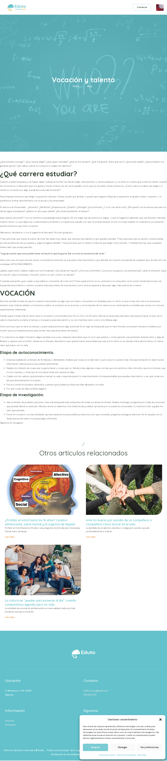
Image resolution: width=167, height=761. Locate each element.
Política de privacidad (126, 754)
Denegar (122, 747)
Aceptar (95, 747)
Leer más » (10, 537)
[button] (160, 719)
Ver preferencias (149, 747)
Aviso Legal (75, 750)
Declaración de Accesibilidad (65, 754)
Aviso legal (141, 754)
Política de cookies (107, 754)
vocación (39, 301)
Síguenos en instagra (10, 422)
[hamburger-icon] (160, 7)
